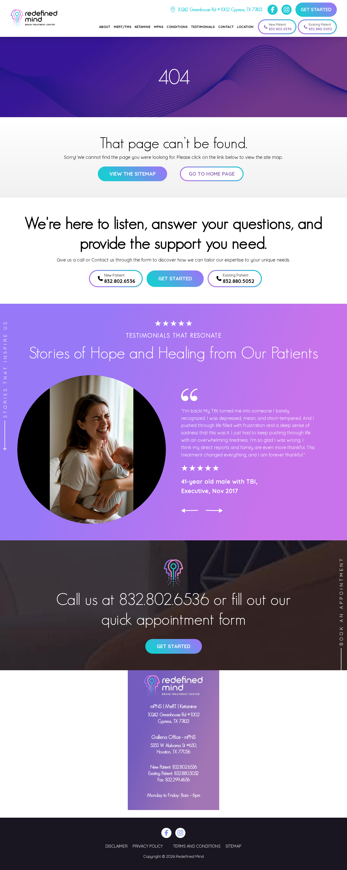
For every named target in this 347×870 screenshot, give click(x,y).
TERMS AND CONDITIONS (196, 846)
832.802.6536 (164, 599)
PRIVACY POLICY (148, 846)
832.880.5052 (186, 773)
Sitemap (233, 846)
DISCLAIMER (116, 846)
